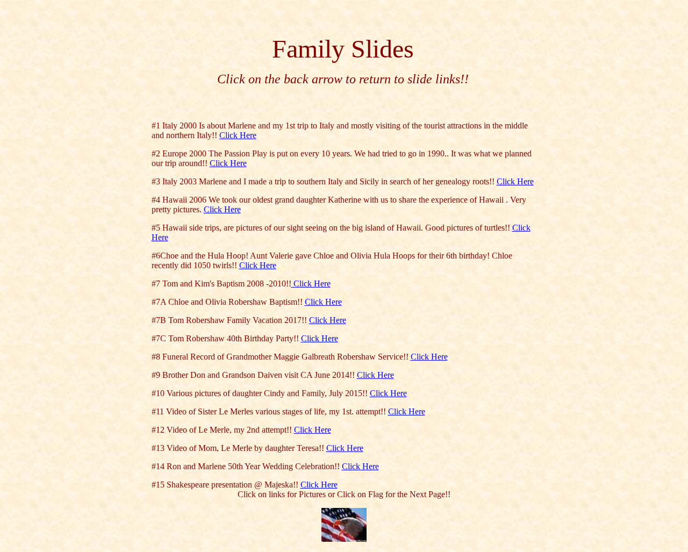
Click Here (237, 135)
